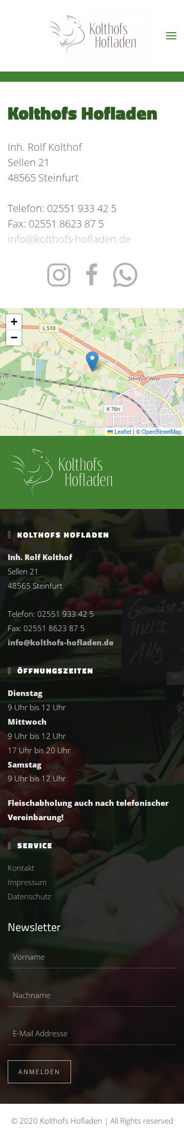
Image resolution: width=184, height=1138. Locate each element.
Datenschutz (29, 896)
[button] (171, 35)
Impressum (27, 882)
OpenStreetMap (161, 431)
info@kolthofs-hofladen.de (69, 239)
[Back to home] (92, 36)
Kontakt (21, 868)
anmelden (39, 1071)
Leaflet (122, 431)
